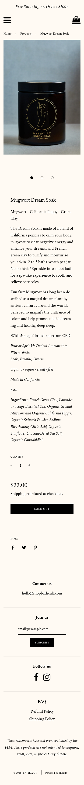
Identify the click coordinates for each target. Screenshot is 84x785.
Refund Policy (42, 711)
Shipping (17, 493)
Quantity (16, 457)
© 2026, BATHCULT (25, 773)
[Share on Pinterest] (35, 547)
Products (26, 34)
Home (7, 34)
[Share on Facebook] (14, 547)
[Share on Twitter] (24, 547)
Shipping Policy (42, 719)
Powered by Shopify (56, 773)
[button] (32, 178)
